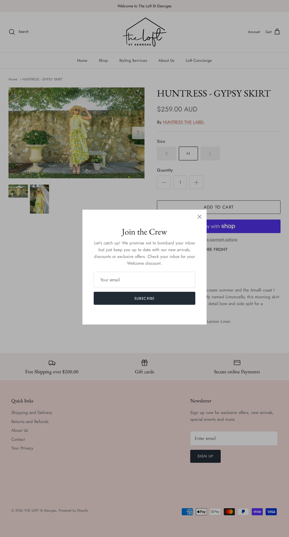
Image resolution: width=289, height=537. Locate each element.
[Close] (199, 217)
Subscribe (144, 298)
